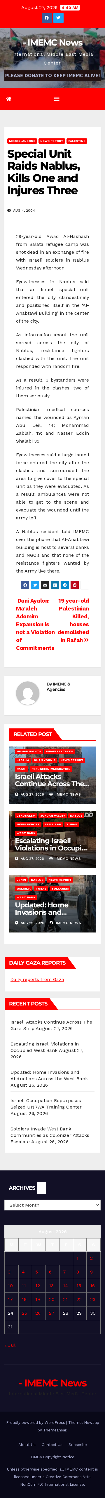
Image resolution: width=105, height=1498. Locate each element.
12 (37, 1285)
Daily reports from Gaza (37, 979)
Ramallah (53, 824)
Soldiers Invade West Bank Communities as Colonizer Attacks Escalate (49, 1135)
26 (38, 1313)
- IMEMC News (53, 42)
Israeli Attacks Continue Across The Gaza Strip (49, 783)
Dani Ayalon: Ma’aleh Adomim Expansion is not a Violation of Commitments (35, 624)
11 (24, 1285)
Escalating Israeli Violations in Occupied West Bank (52, 848)
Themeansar (54, 1430)
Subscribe (78, 1445)
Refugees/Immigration (51, 768)
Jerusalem (26, 815)
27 (52, 1313)
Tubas (71, 824)
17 (10, 1299)
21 (65, 1299)
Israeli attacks (59, 751)
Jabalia (23, 760)
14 (65, 1285)
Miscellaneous (22, 140)
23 (92, 1299)
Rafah (22, 768)
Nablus (76, 815)
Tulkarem (60, 888)
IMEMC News (67, 794)
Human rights (29, 751)
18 (24, 1299)
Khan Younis (44, 760)
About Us (27, 1445)
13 (51, 1285)
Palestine (76, 140)
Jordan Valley (52, 815)
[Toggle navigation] (56, 99)
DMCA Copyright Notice (52, 1457)
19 (37, 1299)
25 (24, 1313)
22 (79, 1299)
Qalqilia (24, 888)
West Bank (26, 833)
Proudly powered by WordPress (36, 1422)
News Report (51, 140)
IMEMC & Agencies (58, 686)
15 (78, 1285)
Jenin (21, 879)
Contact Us (52, 1445)
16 (92, 1285)
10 (10, 1285)
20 (52, 1299)
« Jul (9, 1345)
